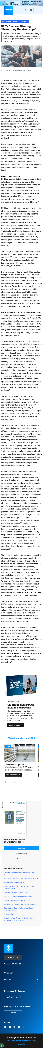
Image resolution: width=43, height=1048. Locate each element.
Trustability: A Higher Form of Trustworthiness (20, 904)
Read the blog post (12, 774)
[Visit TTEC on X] (14, 1027)
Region (31, 10)
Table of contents (21, 853)
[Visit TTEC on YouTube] (10, 1027)
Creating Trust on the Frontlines (15, 900)
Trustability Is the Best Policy (14, 883)
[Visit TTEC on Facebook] (19, 1027)
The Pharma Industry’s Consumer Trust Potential (21, 879)
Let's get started (13, 997)
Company (8, 973)
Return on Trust (9, 914)
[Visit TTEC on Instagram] (23, 1027)
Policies (7, 979)
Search (26, 10)
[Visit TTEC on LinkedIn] (5, 1027)
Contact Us (13, 957)
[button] (13, 782)
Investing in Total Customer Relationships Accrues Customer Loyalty (18, 919)
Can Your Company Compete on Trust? (18, 896)
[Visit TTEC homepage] (8, 948)
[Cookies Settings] (2, 1045)
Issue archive (21, 859)
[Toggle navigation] (36, 10)
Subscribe (21, 848)
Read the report (15, 725)
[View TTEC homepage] (8, 10)
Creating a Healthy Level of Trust (15, 892)
